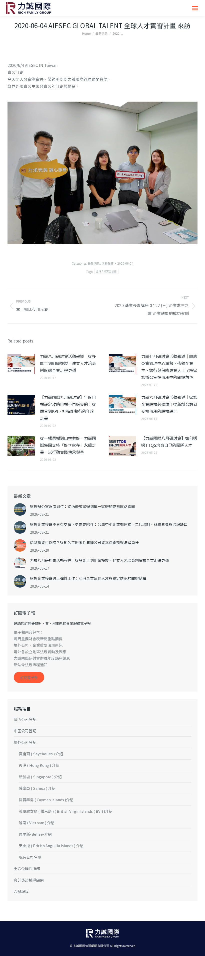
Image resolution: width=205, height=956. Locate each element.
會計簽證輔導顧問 (29, 880)
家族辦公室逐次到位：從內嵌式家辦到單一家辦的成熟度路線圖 (82, 506)
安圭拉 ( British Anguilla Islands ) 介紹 (51, 845)
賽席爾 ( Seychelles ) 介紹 (41, 753)
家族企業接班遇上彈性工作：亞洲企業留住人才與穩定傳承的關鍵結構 (88, 578)
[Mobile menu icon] (195, 8)
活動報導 (108, 263)
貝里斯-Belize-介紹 (35, 834)
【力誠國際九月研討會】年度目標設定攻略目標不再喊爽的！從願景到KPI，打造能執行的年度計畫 (68, 407)
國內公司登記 (25, 719)
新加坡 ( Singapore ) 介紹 (40, 776)
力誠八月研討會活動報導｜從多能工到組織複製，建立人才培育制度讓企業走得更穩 (68, 363)
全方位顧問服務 (27, 868)
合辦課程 (21, 891)
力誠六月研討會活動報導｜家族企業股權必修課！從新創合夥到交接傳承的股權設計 (169, 404)
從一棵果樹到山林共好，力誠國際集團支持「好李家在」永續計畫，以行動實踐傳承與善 (68, 445)
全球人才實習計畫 (106, 271)
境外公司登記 (25, 742)
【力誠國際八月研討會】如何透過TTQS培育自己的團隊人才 (169, 441)
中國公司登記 (25, 730)
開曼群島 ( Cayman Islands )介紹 (46, 799)
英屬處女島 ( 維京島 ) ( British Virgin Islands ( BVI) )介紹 (65, 811)
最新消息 (94, 263)
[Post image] (21, 364)
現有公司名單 (30, 857)
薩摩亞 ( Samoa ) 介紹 (37, 788)
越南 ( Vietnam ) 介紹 (36, 822)
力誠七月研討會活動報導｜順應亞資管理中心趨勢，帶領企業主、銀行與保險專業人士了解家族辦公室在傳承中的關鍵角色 (169, 366)
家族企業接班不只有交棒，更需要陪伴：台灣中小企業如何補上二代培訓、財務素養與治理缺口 (109, 524)
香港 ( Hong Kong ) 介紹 (39, 765)
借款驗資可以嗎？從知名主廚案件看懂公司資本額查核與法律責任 (84, 542)
